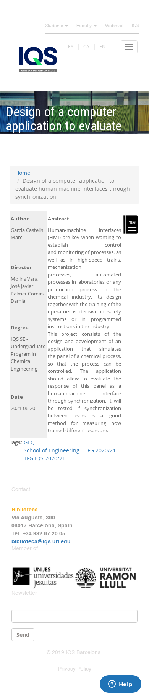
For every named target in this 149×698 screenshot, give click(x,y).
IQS (135, 26)
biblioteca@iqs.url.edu (41, 542)
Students (54, 26)
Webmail (114, 26)
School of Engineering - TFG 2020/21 (70, 450)
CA (86, 46)
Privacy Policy (74, 669)
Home (22, 172)
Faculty (84, 26)
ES (70, 46)
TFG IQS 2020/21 (44, 458)
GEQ (29, 442)
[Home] (38, 59)
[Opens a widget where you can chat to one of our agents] (120, 684)
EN (102, 46)
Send (22, 634)
